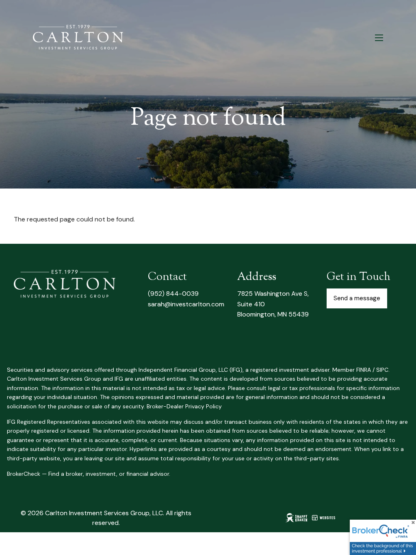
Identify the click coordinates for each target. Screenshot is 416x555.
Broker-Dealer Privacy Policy (184, 406)
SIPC (382, 369)
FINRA (363, 369)
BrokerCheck (23, 473)
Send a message (357, 298)
